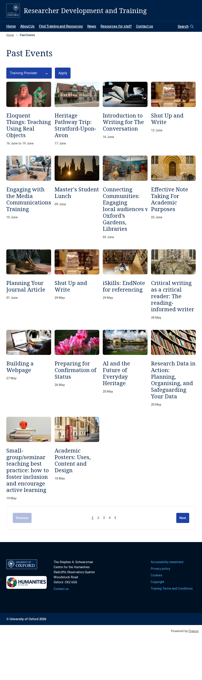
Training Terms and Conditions (172, 588)
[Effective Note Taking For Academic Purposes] (173, 197)
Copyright (157, 582)
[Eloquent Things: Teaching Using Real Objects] (28, 113)
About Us (27, 26)
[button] (187, 26)
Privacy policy (160, 569)
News (91, 26)
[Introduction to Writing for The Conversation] (125, 113)
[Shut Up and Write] (173, 113)
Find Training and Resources (61, 26)
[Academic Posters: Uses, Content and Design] (77, 458)
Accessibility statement (167, 562)
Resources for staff (116, 26)
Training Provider (23, 73)
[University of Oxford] (13, 10)
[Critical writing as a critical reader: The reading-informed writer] (173, 284)
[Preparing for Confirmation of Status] (77, 368)
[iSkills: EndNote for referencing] (125, 284)
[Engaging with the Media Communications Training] (28, 197)
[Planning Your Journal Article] (28, 284)
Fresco (194, 631)
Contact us (144, 26)
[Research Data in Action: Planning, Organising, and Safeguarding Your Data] (173, 368)
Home (11, 26)
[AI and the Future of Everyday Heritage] (125, 368)
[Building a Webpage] (28, 368)
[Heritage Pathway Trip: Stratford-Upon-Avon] (77, 113)
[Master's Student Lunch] (77, 197)
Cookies (156, 575)
